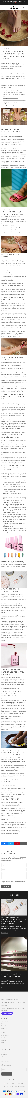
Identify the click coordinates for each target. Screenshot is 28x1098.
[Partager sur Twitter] (11, 843)
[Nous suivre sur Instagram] (6, 1079)
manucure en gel (7, 139)
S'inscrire (7, 1074)
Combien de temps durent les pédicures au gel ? (14, 100)
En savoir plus (4, 932)
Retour (3, 1042)
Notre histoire (4, 1021)
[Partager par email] (23, 843)
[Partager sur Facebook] (4, 843)
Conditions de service (16, 858)
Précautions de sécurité (8, 105)
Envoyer (6, 886)
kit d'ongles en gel (20, 76)
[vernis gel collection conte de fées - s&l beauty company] (14, 579)
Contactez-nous (5, 1035)
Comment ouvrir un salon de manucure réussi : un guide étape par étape (12, 975)
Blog (2, 1023)
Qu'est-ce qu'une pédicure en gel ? (11, 90)
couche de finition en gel (10, 161)
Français (20, 1083)
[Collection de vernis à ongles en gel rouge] (14, 655)
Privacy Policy (4, 1028)
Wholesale (3, 1052)
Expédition (3, 1040)
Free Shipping (7, 1)
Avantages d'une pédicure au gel (10, 98)
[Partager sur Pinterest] (17, 843)
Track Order (4, 1037)
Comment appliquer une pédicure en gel (12, 92)
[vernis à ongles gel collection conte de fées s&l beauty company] (14, 546)
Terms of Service (5, 1025)
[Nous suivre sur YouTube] (13, 1079)
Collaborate (4, 1054)
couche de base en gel (15, 303)
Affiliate (3, 1056)
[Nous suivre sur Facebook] (2, 1079)
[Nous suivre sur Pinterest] (9, 1079)
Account (3, 1044)
